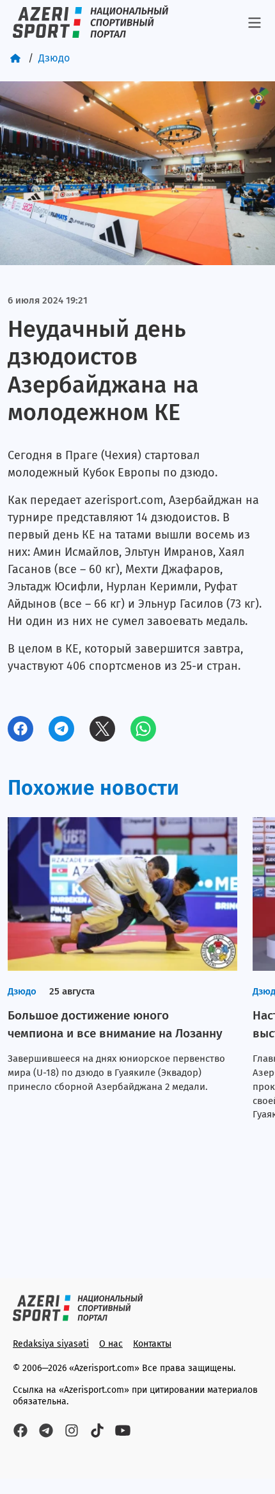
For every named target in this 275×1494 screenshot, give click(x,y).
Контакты (152, 1343)
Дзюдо (54, 58)
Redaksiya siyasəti (51, 1343)
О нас (111, 1343)
